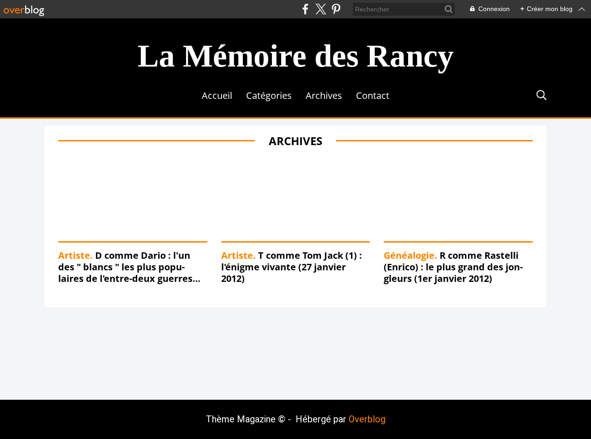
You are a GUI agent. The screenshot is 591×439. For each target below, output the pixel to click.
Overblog (367, 419)
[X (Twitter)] (320, 9)
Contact (372, 95)
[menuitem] (217, 95)
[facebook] (305, 9)
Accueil (217, 95)
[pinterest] (336, 9)
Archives (324, 95)
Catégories (269, 95)
